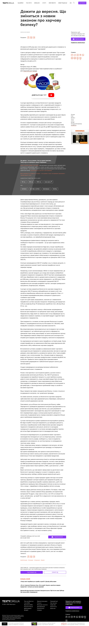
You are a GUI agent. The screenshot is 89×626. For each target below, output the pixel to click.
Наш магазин (53, 603)
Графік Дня (53, 605)
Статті (25, 603)
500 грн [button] (31, 182)
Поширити (23, 37)
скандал (31, 560)
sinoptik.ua (73, 125)
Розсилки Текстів (28, 606)
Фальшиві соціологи (42, 605)
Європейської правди (30, 71)
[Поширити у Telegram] (34, 37)
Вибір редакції (27, 608)
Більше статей (25, 579)
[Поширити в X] (31, 37)
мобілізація (24, 560)
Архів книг (53, 608)
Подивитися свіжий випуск (78, 42)
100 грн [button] (23, 182)
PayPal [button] (55, 189)
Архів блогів (53, 606)
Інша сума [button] (47, 182)
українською (14, 617)
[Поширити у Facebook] (28, 37)
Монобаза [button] (46, 189)
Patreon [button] (24, 189)
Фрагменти (27, 605)
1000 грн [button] (39, 182)
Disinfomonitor (40, 608)
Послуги (39, 603)
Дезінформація (41, 606)
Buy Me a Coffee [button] (35, 189)
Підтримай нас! (54, 601)
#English (26, 610)
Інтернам (39, 610)
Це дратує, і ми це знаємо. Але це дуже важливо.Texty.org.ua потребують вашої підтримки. (35, 161)
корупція (37, 560)
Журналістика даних (42, 601)
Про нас (26, 601)
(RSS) (28, 603)
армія (43, 560)
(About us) (30, 601)
